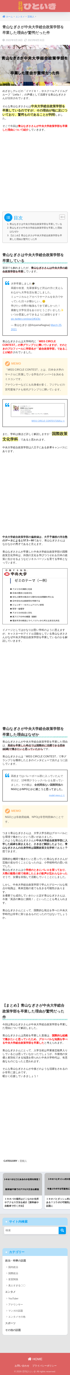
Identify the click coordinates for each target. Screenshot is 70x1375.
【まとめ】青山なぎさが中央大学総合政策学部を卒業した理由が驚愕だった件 (36, 237)
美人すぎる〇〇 (16, 1285)
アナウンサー (15, 1304)
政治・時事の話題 (15, 1260)
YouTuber (13, 1298)
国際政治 (13, 1273)
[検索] (62, 1230)
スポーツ (10, 1323)
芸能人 (23, 1160)
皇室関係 (13, 1279)
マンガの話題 (15, 1310)
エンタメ (10, 1291)
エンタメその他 (16, 1316)
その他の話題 (13, 1330)
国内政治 (13, 1267)
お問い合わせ (22, 1365)
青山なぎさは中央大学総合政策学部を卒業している (36, 224)
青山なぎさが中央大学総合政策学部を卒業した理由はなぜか (36, 229)
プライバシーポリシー (44, 1365)
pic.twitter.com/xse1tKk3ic (26, 319)
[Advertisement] (35, 170)
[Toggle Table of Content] (60, 217)
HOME (37, 1359)
